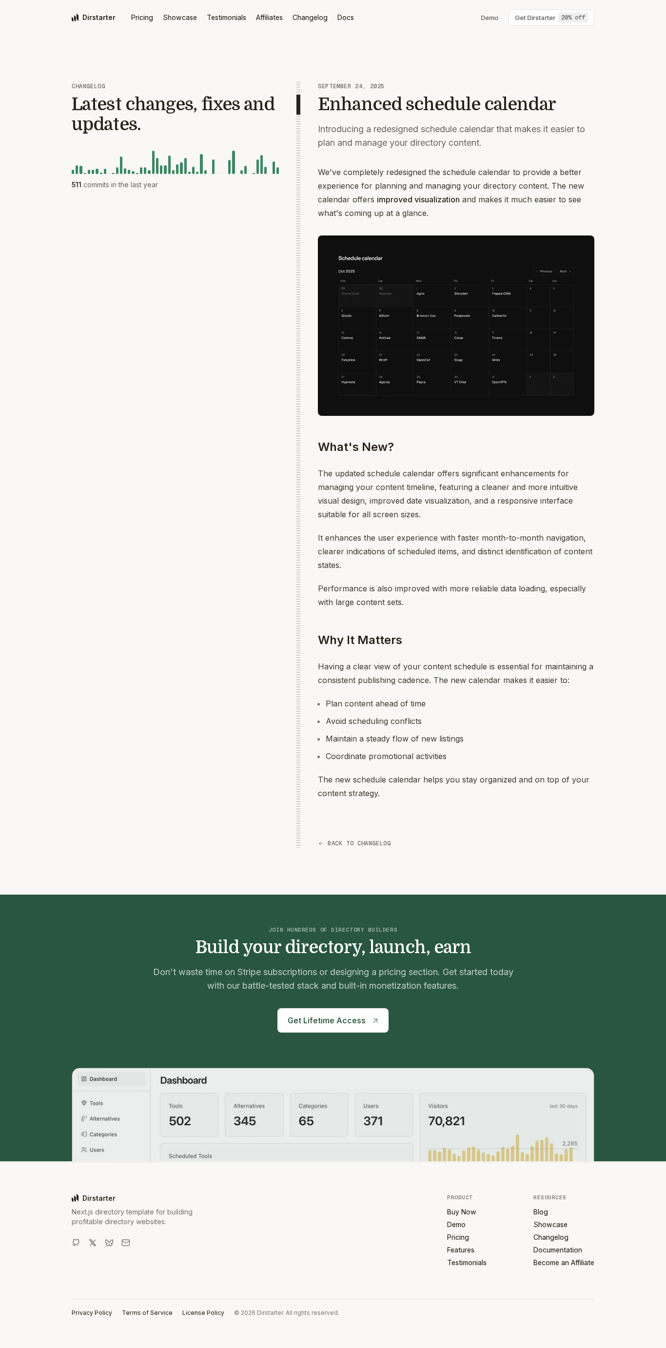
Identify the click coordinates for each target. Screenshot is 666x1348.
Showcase (180, 17)
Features (460, 1250)
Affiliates (269, 17)
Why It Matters (360, 640)
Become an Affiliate (563, 1262)
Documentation (557, 1250)
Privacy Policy (92, 1312)
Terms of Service (147, 1312)
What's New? (356, 447)
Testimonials (226, 17)
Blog (540, 1212)
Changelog (310, 17)
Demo (456, 1224)
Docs (345, 17)
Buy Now (461, 1212)
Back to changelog (359, 843)
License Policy (203, 1312)
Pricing (142, 17)
